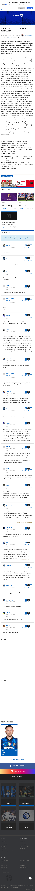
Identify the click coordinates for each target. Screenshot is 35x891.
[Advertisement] (17, 659)
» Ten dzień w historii (24, 860)
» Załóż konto (22, 844)
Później (21, 8)
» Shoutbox (22, 848)
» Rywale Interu (5, 863)
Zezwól (30, 8)
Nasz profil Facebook (19, 765)
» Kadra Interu (4, 870)
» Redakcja (4, 844)
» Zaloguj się (22, 842)
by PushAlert (5, 9)
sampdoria (9, 176)
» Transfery (4, 867)
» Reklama (3, 846)
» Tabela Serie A (23, 863)
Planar (32, 889)
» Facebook (22, 851)
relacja (3, 176)
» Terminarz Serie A (23, 867)
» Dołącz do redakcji (24, 846)
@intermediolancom (19, 771)
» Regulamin (4, 848)
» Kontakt (3, 842)
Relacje (9, 37)
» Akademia (22, 870)
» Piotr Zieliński (5, 872)
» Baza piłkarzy (5, 860)
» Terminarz (4, 865)
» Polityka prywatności (7, 851)
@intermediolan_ (18, 776)
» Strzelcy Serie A (23, 865)
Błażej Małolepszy (28, 35)
